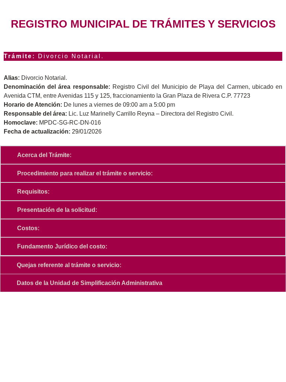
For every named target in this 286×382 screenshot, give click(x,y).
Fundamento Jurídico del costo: (62, 246)
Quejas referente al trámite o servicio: (69, 265)
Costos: (28, 228)
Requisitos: (33, 191)
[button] (143, 155)
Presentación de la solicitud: (57, 210)
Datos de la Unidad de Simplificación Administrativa (89, 283)
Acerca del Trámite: (44, 155)
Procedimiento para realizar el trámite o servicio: (85, 173)
